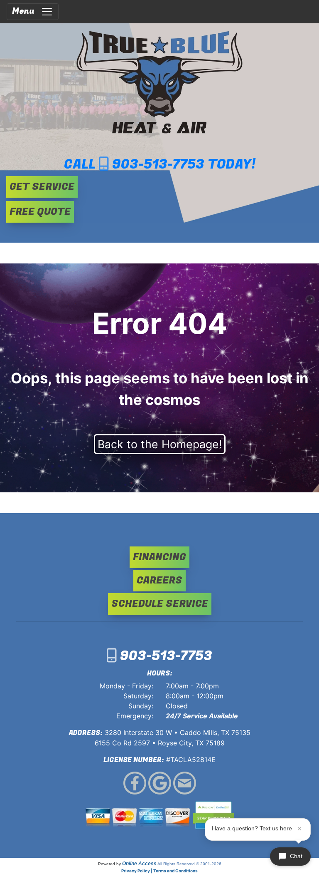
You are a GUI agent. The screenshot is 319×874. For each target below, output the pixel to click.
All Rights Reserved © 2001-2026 (189, 864)
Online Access (139, 864)
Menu (26, 11)
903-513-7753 (158, 164)
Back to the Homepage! (160, 444)
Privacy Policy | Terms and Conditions (159, 870)
